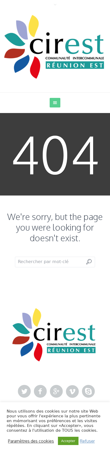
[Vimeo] (72, 391)
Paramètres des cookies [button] (31, 441)
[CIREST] (55, 47)
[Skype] (88, 391)
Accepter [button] (68, 441)
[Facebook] (40, 391)
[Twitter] (24, 391)
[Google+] (56, 391)
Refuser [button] (87, 441)
